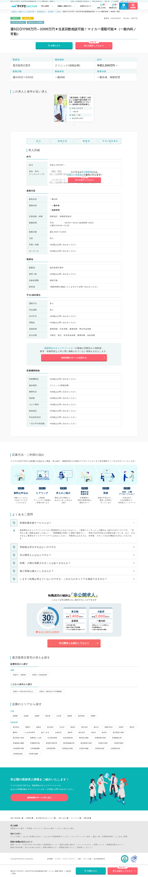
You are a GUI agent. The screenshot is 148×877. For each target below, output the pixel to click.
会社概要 (50, 859)
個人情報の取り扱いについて (45, 818)
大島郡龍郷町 (35, 748)
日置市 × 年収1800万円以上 (23, 691)
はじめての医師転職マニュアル (57, 836)
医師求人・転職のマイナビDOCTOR (23, 11)
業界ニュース (99, 844)
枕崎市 (38, 727)
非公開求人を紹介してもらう (74, 643)
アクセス (58, 859)
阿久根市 (50, 727)
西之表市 (84, 727)
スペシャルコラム (85, 844)
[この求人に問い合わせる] (84, 177)
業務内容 (63, 141)
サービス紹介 (15, 836)
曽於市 (132, 727)
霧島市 (15, 732)
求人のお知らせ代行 (33, 847)
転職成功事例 (107, 836)
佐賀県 (26, 716)
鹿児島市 (16, 727)
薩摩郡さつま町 (36, 738)
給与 (38, 141)
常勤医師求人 (41, 11)
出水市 (62, 727)
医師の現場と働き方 (67, 844)
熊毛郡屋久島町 (86, 743)
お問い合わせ (62, 818)
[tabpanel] (74, 108)
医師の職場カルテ (50, 847)
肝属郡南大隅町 (18, 743)
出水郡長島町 (52, 738)
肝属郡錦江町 (117, 738)
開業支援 (86, 818)
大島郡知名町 (18, 754)
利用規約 (28, 818)
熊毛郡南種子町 (69, 743)
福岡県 (15, 716)
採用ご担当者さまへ (97, 1)
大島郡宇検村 (118, 743)
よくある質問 (114, 1)
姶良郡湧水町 (68, 738)
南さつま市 (45, 732)
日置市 (58, 11)
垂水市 (96, 727)
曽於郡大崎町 (84, 738)
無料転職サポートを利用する (74, 357)
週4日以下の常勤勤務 (35, 22)
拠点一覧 (107, 1)
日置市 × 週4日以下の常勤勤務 (50, 691)
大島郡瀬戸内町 (18, 748)
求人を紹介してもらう (94, 45)
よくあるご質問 (121, 836)
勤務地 (86, 141)
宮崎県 (69, 716)
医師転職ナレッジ (50, 844)
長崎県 (37, 716)
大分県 (58, 716)
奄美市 (70, 732)
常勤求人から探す (17, 828)
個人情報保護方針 (99, 859)
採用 (79, 859)
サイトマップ (75, 818)
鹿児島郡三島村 (118, 732)
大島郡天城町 (84, 748)
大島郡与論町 (33, 754)
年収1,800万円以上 (18, 22)
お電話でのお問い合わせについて (129, 1)
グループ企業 (87, 859)
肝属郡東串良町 (100, 738)
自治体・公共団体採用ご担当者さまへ (80, 1)
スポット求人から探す (65, 828)
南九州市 (82, 732)
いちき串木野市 (29, 732)
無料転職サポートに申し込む (39, 797)
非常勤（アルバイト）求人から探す (40, 828)
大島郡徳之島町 (67, 748)
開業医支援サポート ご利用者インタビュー (76, 847)
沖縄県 (93, 716)
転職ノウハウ (15, 844)
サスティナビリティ (69, 859)
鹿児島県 (51, 11)
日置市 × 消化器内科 (39, 675)
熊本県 (47, 716)
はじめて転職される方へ (32, 836)
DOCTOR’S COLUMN (32, 844)
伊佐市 (93, 732)
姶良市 (104, 732)
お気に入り (55, 45)
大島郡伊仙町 (99, 748)
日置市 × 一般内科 (19, 675)
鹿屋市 (27, 727)
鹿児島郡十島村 (18, 738)
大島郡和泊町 (115, 748)
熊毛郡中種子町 (51, 743)
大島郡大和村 (103, 743)
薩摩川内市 (109, 727)
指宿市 (72, 727)
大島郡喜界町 (51, 748)
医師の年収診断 (16, 847)
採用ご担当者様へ (16, 818)
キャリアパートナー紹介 (81, 836)
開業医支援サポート (114, 844)
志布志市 (58, 732)
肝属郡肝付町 (35, 743)
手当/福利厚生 (110, 141)
